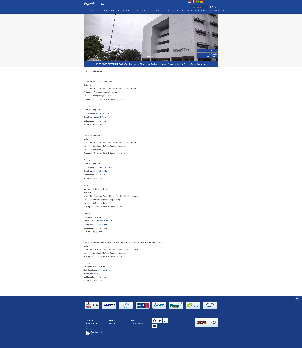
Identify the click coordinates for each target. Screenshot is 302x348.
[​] (154, 320)
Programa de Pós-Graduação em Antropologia (188, 64)
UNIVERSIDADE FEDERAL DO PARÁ (111, 64)
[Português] (198, 1)
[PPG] (94, 3)
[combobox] (197, 7)
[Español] (202, 1)
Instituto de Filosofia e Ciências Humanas (147, 64)
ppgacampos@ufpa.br (98, 117)
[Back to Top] (297, 298)
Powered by (207, 330)
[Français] (194, 1)
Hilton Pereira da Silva (103, 221)
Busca (214, 7)
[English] (190, 1)
